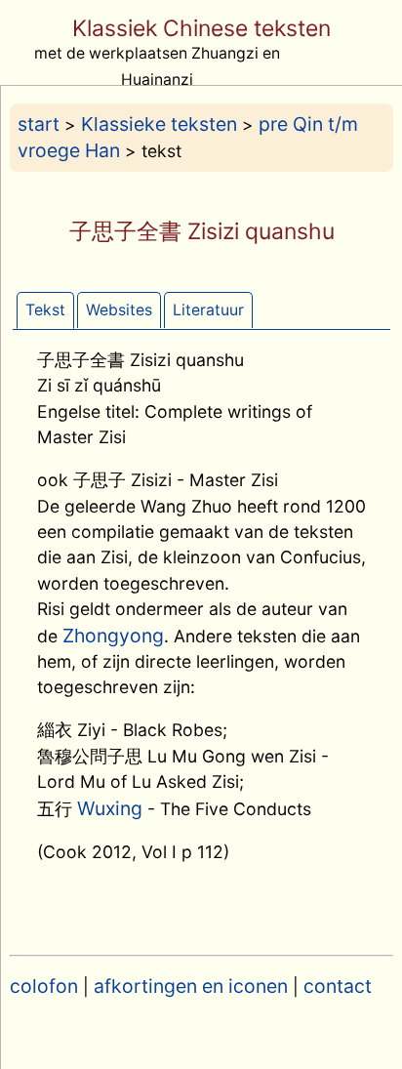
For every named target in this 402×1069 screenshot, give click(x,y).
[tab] (45, 311)
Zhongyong (113, 635)
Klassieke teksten (159, 124)
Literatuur (208, 310)
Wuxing (109, 808)
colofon (44, 986)
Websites (119, 310)
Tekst (45, 310)
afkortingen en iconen (191, 986)
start (39, 124)
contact (337, 986)
